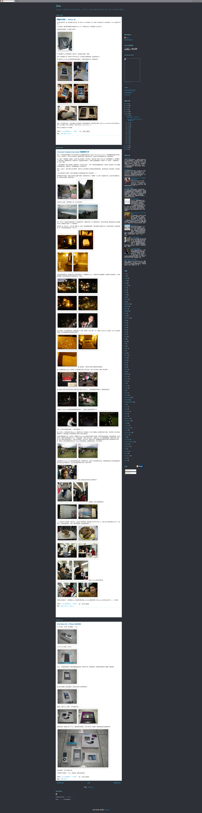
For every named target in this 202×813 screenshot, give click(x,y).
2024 (127, 103)
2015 (127, 105)
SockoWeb (126, 439)
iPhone (69, 133)
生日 (125, 292)
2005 (127, 149)
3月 (128, 138)
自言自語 (126, 306)
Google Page (127, 94)
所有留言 (128, 473)
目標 (125, 297)
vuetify (126, 460)
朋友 (125, 313)
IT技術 (125, 409)
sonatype (126, 444)
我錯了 (126, 308)
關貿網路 (126, 374)
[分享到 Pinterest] (89, 131)
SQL (125, 448)
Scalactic (126, 425)
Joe (58, 6)
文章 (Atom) (91, 787)
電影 (125, 364)
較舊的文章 (117, 783)
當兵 (125, 360)
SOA (125, 437)
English (126, 388)
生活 (125, 294)
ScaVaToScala (127, 432)
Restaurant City (134, 225)
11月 (128, 122)
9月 (128, 126)
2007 (127, 145)
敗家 (64, 133)
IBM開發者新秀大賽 (129, 402)
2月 (128, 140)
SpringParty (127, 446)
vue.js (125, 458)
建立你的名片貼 (127, 82)
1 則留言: (75, 131)
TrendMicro (71, 606)
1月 (128, 143)
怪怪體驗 (126, 311)
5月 (128, 134)
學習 (125, 371)
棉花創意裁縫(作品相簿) (129, 90)
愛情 (125, 353)
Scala (125, 423)
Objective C (127, 418)
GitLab (125, 392)
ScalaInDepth (127, 427)
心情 (125, 283)
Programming (127, 420)
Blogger (107, 809)
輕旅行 (126, 369)
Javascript (126, 411)
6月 (128, 132)
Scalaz (126, 430)
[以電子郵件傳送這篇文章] (83, 131)
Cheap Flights (60, 799)
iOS (125, 404)
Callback (126, 378)
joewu (127, 37)
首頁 (88, 783)
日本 (125, 287)
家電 (125, 322)
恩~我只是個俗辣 (135, 199)
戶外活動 (126, 285)
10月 (128, 125)
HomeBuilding (127, 397)
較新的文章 (60, 783)
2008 (127, 113)
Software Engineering (129, 441)
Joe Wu (125, 57)
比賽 (125, 290)
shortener (126, 434)
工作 (125, 280)
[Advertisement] (88, 140)
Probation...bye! (128, 169)
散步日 (126, 348)
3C (125, 273)
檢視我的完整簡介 (128, 39)
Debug (125, 381)
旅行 (125, 327)
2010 (127, 109)
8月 (128, 128)
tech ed (126, 453)
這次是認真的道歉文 (129, 188)
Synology (126, 451)
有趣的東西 (127, 304)
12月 (128, 115)
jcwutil (125, 413)
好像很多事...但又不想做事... (131, 259)
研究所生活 (127, 318)
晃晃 (125, 329)
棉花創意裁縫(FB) (128, 92)
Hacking (126, 395)
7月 (128, 131)
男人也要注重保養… (135, 237)
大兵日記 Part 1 (128, 158)
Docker (126, 385)
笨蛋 (125, 341)
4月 (128, 137)
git (125, 390)
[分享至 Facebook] (87, 131)
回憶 (125, 301)
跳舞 (125, 362)
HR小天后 (126, 399)
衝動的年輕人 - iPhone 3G (66, 19)
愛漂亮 (126, 355)
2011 (127, 107)
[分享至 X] (86, 131)
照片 (66, 606)
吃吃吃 (126, 299)
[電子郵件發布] (80, 131)
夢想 (125, 367)
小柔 (125, 276)
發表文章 (128, 470)
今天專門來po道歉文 (135, 248)
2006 (127, 147)
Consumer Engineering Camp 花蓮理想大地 (73, 152)
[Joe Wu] (132, 81)
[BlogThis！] (84, 131)
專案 (125, 334)
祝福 (125, 332)
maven (126, 416)
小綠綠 (126, 278)
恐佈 (125, 325)
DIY (125, 383)
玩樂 (62, 133)
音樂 (62, 779)
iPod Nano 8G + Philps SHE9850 (69, 624)
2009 (127, 111)
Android (126, 376)
